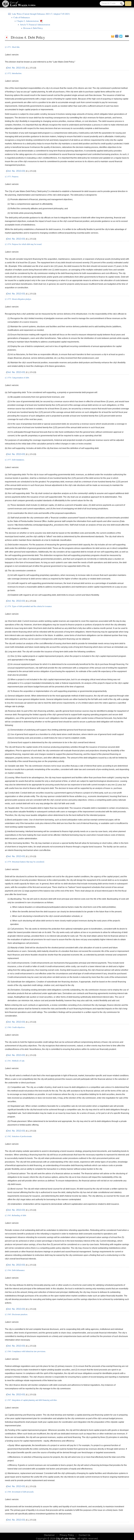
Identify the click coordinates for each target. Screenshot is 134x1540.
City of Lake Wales (66, 1538)
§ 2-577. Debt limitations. (15, 459)
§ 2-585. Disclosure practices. (16, 1314)
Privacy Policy (67, 1535)
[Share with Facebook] (116, 36)
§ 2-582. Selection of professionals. (18, 1136)
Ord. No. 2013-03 (16, 67)
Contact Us (84, 1535)
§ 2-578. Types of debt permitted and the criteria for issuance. (28, 606)
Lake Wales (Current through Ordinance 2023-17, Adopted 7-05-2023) (40, 13)
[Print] (127, 36)
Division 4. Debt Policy (33, 28)
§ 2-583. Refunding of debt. (15, 1215)
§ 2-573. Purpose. (12, 176)
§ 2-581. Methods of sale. (15, 1060)
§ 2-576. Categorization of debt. (17, 377)
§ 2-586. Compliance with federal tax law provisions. (25, 1351)
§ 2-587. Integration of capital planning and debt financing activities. (31, 1400)
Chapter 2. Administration (27, 21)
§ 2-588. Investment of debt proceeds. (19, 1491)
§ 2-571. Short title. (12, 47)
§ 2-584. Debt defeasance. (15, 1270)
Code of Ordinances (21, 17)
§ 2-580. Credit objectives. (15, 1027)
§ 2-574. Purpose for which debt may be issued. (23, 244)
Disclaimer (49, 1535)
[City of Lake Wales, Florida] (20, 4)
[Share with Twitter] (120, 36)
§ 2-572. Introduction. (13, 73)
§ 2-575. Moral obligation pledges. (18, 299)
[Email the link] (112, 36)
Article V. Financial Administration (34, 24)
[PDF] (42, 21)
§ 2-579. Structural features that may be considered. (25, 861)
